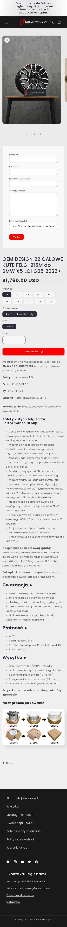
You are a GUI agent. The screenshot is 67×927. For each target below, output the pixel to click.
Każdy (9, 326)
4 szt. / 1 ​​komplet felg (20, 314)
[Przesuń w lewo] (26, 134)
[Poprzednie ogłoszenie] (6, 7)
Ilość (5, 333)
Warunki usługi (17, 848)
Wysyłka (13, 806)
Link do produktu (19, 221)
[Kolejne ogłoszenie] (61, 7)
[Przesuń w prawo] (40, 134)
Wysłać (16, 237)
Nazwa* (14, 154)
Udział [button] (9, 763)
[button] (6, 22)
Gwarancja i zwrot (20, 823)
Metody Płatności (20, 815)
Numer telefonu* (20, 178)
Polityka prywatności (22, 839)
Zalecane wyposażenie (24, 831)
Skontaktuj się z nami (22, 798)
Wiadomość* (17, 190)
